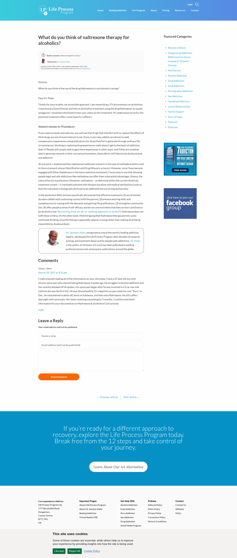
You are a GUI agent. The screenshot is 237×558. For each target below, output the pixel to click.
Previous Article (107, 397)
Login (190, 4)
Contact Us (180, 505)
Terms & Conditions (157, 521)
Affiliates (179, 509)
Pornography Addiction (180, 90)
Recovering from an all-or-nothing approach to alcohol (88, 211)
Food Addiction (176, 85)
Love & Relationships (179, 106)
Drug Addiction (176, 80)
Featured (172, 127)
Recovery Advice (177, 47)
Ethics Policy (154, 509)
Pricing (165, 10)
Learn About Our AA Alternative (118, 467)
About (154, 10)
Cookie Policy (92, 551)
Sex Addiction (175, 96)
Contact (195, 10)
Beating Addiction (117, 10)
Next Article (131, 397)
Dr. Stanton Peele (63, 62)
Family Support (176, 111)
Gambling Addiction (178, 101)
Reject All (74, 551)
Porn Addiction (128, 513)
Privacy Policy (154, 513)
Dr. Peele (135, 240)
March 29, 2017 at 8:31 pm (52, 272)
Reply (41, 309)
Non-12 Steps (175, 116)
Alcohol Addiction (177, 75)
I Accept (59, 551)
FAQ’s (178, 513)
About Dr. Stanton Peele (90, 509)
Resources (180, 10)
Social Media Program (131, 525)
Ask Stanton (174, 70)
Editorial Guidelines (82, 68)
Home (100, 10)
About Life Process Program (92, 505)
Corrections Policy (156, 517)
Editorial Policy (155, 505)
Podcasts (173, 121)
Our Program (138, 10)
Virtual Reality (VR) (88, 517)
